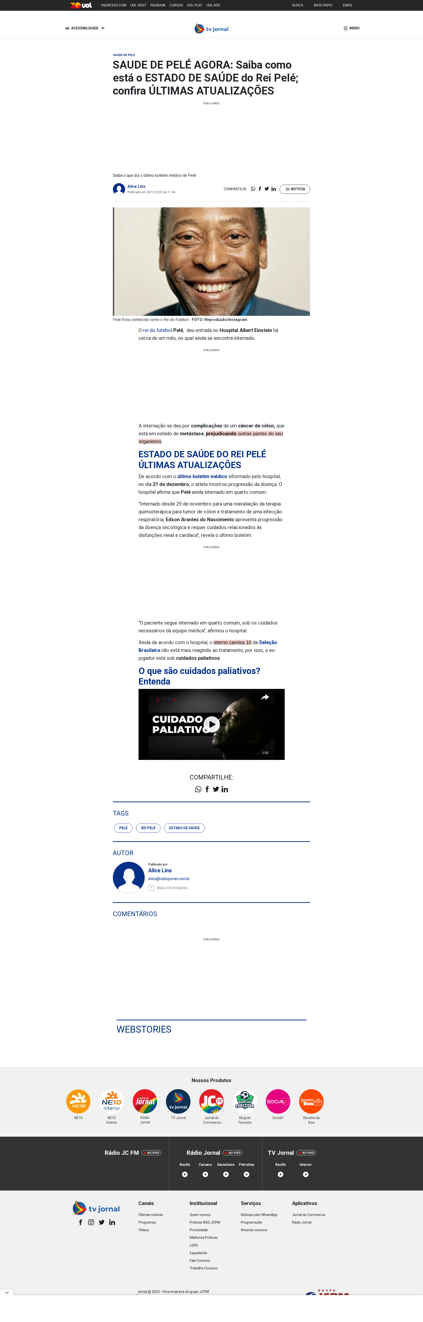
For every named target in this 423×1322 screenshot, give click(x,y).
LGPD (194, 1245)
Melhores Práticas (204, 1237)
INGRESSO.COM (113, 5)
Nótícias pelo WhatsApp (259, 1215)
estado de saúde (184, 828)
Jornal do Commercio (308, 1215)
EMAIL (348, 5)
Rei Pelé (148, 828)
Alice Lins (136, 186)
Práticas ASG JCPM (205, 1222)
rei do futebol (157, 330)
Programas (147, 1222)
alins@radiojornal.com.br (169, 878)
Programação (251, 1222)
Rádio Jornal (301, 1222)
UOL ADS (213, 5)
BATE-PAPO (323, 5)
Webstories (144, 1029)
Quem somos (200, 1215)
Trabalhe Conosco (204, 1268)
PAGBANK (158, 5)
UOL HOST (138, 5)
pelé (123, 828)
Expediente (198, 1253)
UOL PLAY (194, 5)
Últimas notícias (151, 1215)
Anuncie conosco (254, 1230)
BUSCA (297, 5)
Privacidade (199, 1230)
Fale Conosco (200, 1261)
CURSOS (176, 5)
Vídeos (144, 1230)
